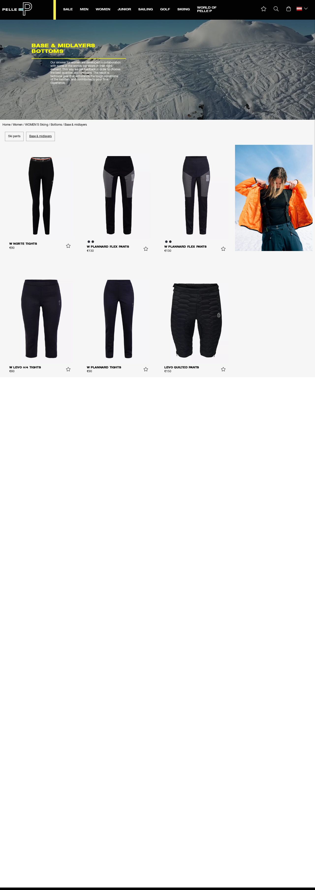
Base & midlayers (75, 124)
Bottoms (56, 124)
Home (6, 124)
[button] (264, 9)
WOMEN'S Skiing (36, 124)
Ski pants (14, 136)
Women (18, 124)
